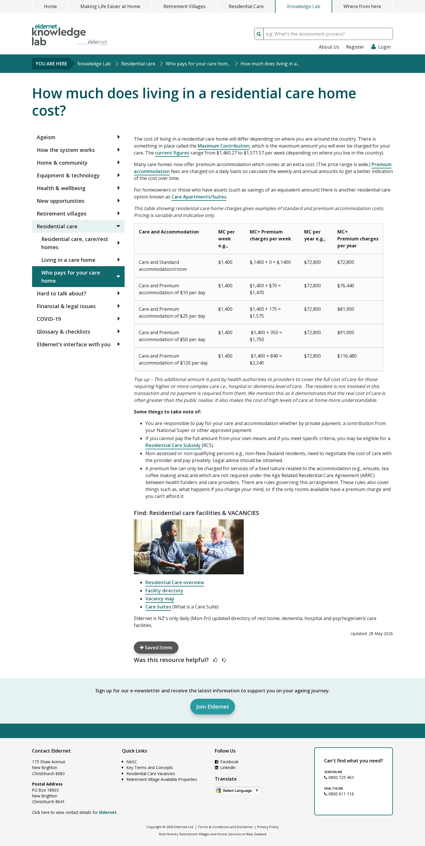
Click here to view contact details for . (74, 812)
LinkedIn (227, 767)
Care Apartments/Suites (198, 197)
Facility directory (164, 590)
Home (50, 6)
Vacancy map (159, 598)
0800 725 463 (340, 777)
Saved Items (158, 647)
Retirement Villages (184, 6)
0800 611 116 (340, 794)
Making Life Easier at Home (110, 6)
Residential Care (246, 6)
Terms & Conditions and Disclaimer (225, 827)
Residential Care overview (174, 582)
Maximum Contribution (224, 146)
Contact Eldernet (51, 751)
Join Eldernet (212, 706)
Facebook (229, 761)
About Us (329, 47)
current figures (172, 153)
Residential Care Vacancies (151, 773)
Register (355, 47)
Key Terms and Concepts (150, 767)
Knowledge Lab (303, 6)
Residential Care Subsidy (173, 445)
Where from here (362, 6)
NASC (132, 761)
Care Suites (158, 607)
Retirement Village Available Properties (162, 779)
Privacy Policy (268, 827)
